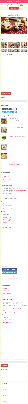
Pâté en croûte (16, 127)
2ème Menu (13, 8)
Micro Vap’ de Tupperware (15, 136)
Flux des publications (7, 205)
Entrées (5, 389)
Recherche (18, 1)
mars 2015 (5, 224)
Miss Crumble (6, 174)
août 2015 (5, 222)
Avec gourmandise (7, 179)
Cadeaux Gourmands (7, 398)
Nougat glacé (16, 145)
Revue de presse (6, 375)
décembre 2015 (6, 217)
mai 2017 (5, 214)
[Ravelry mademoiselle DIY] (9, 113)
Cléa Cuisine (6, 181)
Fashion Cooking (6, 183)
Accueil (2, 12)
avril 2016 (5, 216)
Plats (4, 392)
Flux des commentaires (8, 207)
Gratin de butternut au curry (16, 154)
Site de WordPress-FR (7, 208)
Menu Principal (9, 1)
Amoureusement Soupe (14, 164)
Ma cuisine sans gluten (8, 178)
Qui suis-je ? (6, 372)
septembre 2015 (6, 220)
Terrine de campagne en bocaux (15, 188)
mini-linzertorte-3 (14, 14)
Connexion (5, 203)
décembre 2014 (6, 227)
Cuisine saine (6, 176)
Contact (5, 378)
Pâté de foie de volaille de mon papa (17, 118)
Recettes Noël (6, 401)
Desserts (5, 395)
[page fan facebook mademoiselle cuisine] (9, 110)
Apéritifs (5, 386)
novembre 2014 (6, 229)
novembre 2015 (6, 219)
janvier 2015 (5, 225)
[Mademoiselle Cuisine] (14, 6)
